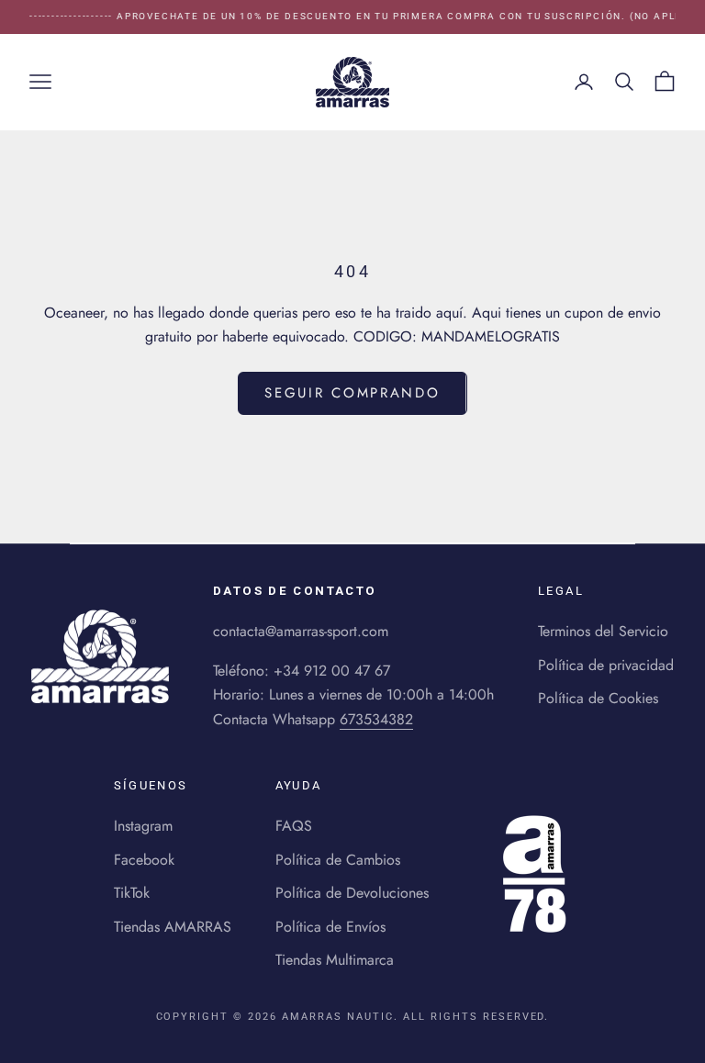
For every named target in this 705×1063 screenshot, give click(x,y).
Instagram (143, 825)
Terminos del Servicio (603, 631)
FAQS (293, 825)
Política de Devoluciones (352, 892)
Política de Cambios (337, 859)
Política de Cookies (598, 698)
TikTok (132, 892)
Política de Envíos (330, 926)
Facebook (144, 859)
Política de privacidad (606, 665)
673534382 (376, 719)
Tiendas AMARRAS (172, 926)
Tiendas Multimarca (334, 959)
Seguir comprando (352, 393)
